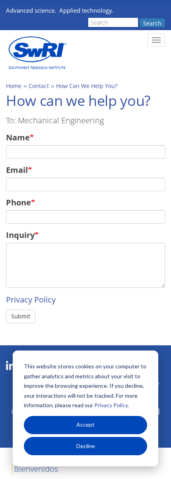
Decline (85, 446)
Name (18, 137)
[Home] (37, 53)
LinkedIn (10, 366)
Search (152, 23)
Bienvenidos (36, 469)
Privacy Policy (111, 405)
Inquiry (20, 235)
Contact (39, 86)
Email (17, 170)
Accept (85, 424)
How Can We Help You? (86, 86)
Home (13, 86)
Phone (18, 202)
